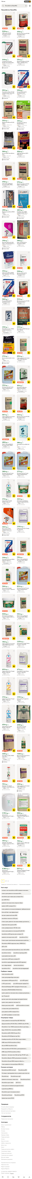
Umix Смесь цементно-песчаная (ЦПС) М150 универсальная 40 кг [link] (7, 184)
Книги (2, 1147)
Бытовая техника (5, 1129)
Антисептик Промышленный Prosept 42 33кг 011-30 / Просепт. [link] (8, 871)
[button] (30, 6)
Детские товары (5, 1157)
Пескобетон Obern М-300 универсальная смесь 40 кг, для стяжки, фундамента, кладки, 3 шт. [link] (8, 92)
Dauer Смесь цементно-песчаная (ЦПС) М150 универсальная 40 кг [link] (7, 445)
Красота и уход (4, 1141)
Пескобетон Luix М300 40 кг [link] (23, 445)
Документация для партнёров (8, 1111)
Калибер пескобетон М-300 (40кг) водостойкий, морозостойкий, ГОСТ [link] (22, 123)
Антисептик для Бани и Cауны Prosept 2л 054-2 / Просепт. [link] (8, 616)
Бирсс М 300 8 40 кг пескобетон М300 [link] (22, 243)
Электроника (4, 1133)
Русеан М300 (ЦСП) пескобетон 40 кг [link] (22, 92)
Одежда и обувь (5, 1135)
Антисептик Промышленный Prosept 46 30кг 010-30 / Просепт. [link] (8, 815)
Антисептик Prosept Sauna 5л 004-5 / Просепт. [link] (23, 644)
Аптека (3, 1139)
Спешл (8, 1177)
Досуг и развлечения (6, 1124)
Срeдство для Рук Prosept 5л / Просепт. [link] (23, 529)
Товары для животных (6, 1153)
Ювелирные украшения (6, 1159)
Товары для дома (5, 1137)
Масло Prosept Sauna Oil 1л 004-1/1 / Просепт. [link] (23, 756)
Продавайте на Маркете (7, 1109)
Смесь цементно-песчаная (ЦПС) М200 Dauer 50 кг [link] (8, 644)
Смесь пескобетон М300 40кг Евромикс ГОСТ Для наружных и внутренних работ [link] (8, 273)
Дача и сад (3, 1145)
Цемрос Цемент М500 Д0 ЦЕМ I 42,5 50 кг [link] (23, 843)
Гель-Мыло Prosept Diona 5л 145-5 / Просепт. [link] (23, 672)
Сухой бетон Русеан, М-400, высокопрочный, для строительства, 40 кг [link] (8, 62)
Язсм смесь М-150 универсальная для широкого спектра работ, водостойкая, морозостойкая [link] (8, 529)
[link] (16, 890)
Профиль (29, 1177)
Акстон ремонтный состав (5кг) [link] (8, 358)
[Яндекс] (12, 1173)
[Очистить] (26, 6)
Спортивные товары (6, 1151)
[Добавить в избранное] (14, 13)
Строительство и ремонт (7, 1155)
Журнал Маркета (5, 1168)
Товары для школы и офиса (7, 1149)
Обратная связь (5, 1164)
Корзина (24, 1177)
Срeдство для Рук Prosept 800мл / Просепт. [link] (8, 672)
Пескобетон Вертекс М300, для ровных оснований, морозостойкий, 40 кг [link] (22, 388)
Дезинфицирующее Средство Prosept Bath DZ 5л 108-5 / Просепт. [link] (23, 815)
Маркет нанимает (5, 1166)
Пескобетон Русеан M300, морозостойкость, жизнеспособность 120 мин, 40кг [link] (8, 560)
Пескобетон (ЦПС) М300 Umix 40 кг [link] (8, 756)
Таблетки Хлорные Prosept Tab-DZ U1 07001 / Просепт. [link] (23, 871)
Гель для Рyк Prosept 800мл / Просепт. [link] (7, 727)
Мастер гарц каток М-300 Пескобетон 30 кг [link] (23, 34)
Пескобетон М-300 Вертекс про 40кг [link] (21, 727)
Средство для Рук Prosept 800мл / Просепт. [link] (8, 699)
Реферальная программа (7, 1119)
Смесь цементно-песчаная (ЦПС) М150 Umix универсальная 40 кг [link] (23, 786)
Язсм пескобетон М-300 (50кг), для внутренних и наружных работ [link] (8, 243)
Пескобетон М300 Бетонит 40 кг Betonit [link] (23, 329)
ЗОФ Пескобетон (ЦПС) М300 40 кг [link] (22, 154)
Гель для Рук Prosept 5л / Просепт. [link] (23, 699)
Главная (2, 1177)
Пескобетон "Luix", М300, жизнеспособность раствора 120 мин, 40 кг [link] (8, 329)
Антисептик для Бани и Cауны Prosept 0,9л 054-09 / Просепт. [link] (23, 501)
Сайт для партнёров (6, 1113)
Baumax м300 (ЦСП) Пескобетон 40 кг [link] (22, 274)
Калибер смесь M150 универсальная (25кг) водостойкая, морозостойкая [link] (22, 212)
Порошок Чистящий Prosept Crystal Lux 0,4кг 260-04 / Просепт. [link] (8, 843)
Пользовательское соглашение (8, 1162)
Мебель (3, 1126)
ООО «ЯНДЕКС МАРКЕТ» (11, 1171)
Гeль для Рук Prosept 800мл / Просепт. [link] (7, 501)
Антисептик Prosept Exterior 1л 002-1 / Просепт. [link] (8, 589)
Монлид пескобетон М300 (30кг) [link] (8, 212)
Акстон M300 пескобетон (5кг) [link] (8, 154)
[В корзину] (14, 28)
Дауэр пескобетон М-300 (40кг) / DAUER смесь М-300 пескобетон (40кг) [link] (23, 62)
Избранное (18, 1177)
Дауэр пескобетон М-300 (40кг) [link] (8, 123)
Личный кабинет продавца (7, 1107)
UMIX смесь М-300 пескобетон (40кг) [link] (6, 34)
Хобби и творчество (6, 1143)
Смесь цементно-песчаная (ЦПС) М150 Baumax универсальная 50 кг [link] (23, 358)
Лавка (13, 1177)
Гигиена (3, 1131)
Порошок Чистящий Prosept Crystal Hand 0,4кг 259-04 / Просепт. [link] (8, 786)
